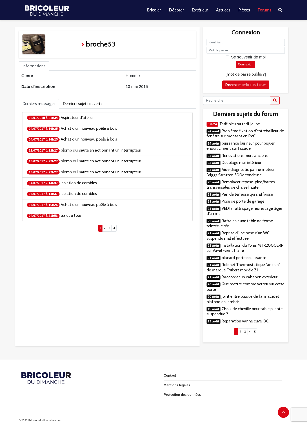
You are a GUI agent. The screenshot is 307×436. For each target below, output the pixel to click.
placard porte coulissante (244, 257)
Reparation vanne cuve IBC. (245, 321)
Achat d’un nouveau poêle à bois (89, 128)
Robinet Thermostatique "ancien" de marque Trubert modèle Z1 (243, 267)
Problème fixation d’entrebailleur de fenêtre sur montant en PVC (245, 133)
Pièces (244, 10)
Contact (170, 375)
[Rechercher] (275, 100)
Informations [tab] (33, 65)
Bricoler (154, 10)
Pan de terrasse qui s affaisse (247, 194)
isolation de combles (79, 182)
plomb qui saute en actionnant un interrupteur (101, 150)
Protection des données (182, 394)
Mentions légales (177, 385)
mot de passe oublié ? (246, 74)
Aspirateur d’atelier (77, 117)
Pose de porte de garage (243, 201)
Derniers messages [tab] (38, 103)
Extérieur (200, 10)
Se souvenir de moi (248, 57)
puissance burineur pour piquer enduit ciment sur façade (241, 146)
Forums (264, 10)
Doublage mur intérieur (241, 162)
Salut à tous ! (72, 215)
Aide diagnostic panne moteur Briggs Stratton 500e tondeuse (241, 172)
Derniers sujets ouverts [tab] (82, 103)
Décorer (176, 10)
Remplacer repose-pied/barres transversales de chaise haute (241, 184)
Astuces (223, 10)
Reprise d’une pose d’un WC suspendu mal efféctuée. (238, 235)
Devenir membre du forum (245, 85)
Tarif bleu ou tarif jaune (239, 123)
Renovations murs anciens (245, 155)
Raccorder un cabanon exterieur (250, 277)
